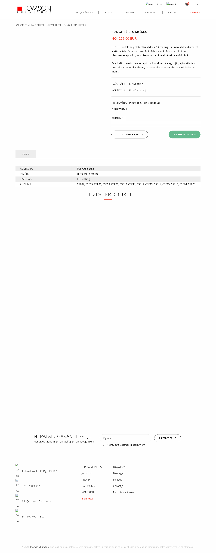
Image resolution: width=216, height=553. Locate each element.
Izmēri (26, 154)
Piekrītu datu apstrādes (126, 444)
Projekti (129, 12)
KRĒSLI (41, 25)
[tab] (25, 154)
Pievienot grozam (184, 134)
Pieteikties (165, 438)
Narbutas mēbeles (123, 492)
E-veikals (31, 25)
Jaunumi (108, 12)
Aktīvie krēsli (54, 25)
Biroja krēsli (119, 467)
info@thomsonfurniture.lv (32, 136)
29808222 (59, 134)
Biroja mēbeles (84, 12)
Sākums (19, 25)
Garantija (118, 486)
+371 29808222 (31, 486)
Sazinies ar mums (132, 134)
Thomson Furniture (39, 546)
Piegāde (117, 479)
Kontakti (173, 12)
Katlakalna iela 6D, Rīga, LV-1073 (40, 471)
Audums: (117, 118)
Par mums (151, 12)
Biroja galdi (119, 473)
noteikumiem (138, 444)
